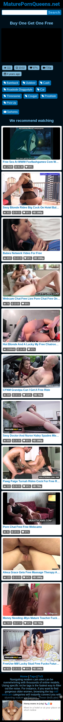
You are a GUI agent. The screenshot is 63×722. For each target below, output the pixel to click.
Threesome (13, 96)
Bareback (12, 82)
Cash (46, 82)
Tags (33, 676)
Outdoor (30, 82)
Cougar (32, 96)
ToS (40, 676)
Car (42, 89)
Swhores (12, 111)
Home (24, 676)
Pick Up (11, 102)
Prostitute (50, 96)
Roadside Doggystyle (19, 89)
